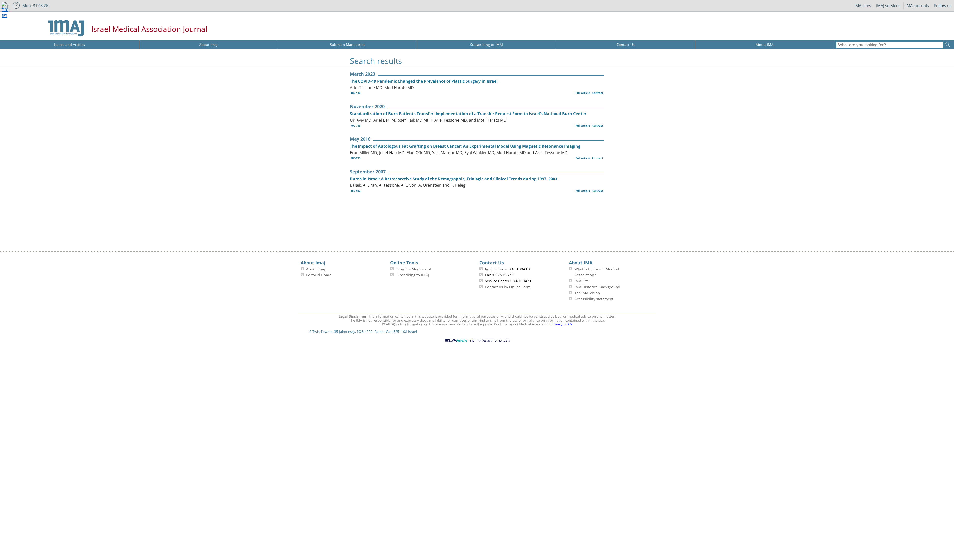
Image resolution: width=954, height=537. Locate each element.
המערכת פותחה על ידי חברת (489, 340)
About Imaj (315, 268)
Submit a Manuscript (413, 268)
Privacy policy (561, 323)
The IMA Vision (587, 292)
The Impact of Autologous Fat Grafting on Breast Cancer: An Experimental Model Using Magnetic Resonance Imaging (465, 146)
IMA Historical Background (597, 286)
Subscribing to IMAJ (412, 274)
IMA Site (581, 280)
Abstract (597, 93)
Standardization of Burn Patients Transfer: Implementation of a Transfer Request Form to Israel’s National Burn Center (468, 113)
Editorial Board (319, 274)
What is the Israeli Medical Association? (596, 271)
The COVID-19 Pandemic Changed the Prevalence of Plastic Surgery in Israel (424, 81)
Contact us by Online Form (508, 286)
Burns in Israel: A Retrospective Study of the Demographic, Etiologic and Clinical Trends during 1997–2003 (453, 178)
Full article (583, 93)
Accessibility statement (593, 298)
